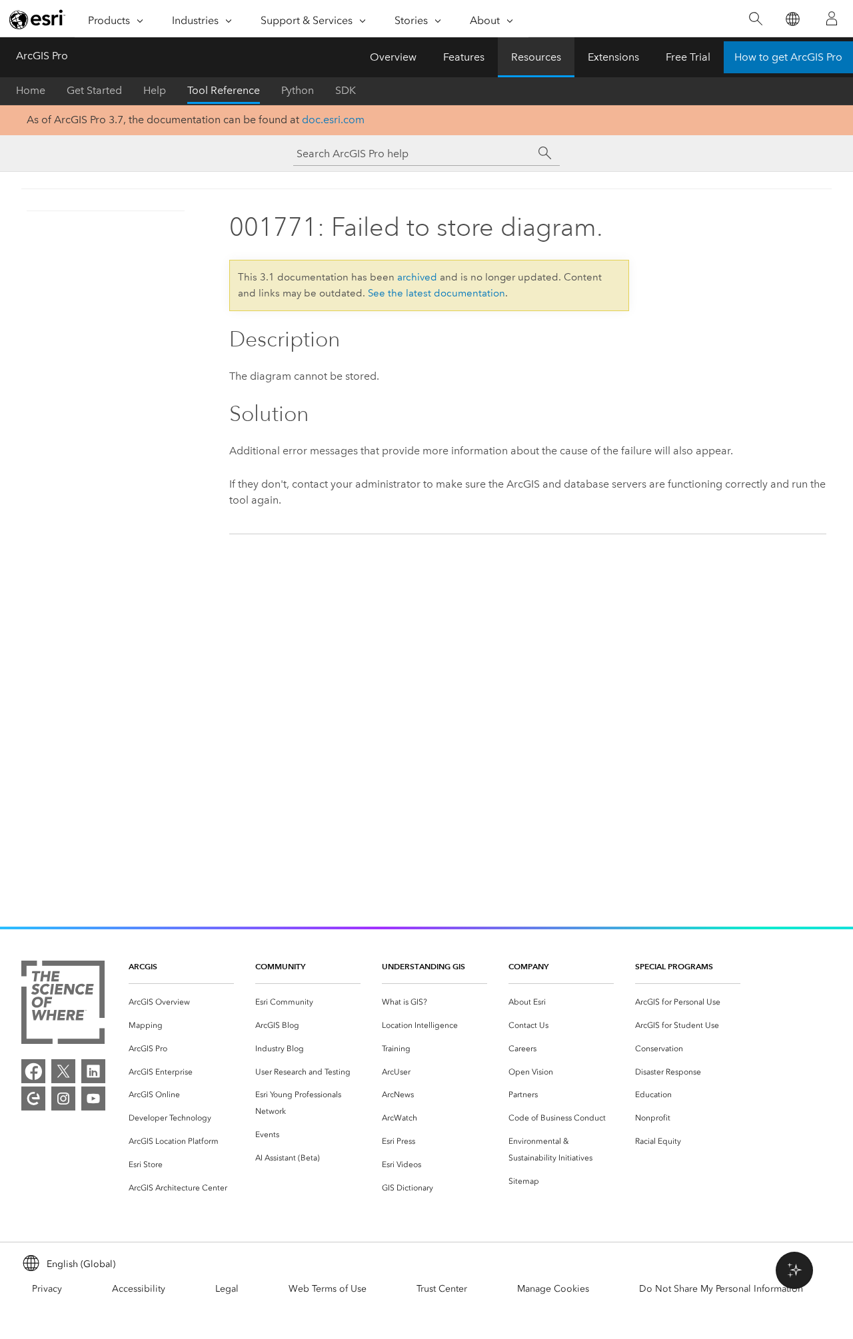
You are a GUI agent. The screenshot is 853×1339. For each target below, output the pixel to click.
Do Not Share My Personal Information (721, 1288)
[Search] (755, 19)
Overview (393, 57)
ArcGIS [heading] (143, 966)
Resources (536, 57)
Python (297, 90)
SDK (345, 90)
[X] (63, 1071)
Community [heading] (280, 966)
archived (417, 277)
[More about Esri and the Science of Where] (63, 1005)
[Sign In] (831, 19)
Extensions (613, 57)
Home (30, 90)
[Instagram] (63, 1099)
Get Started (94, 90)
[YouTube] (93, 1099)
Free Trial (688, 57)
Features (463, 57)
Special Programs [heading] (674, 966)
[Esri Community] (33, 1099)
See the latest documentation (436, 293)
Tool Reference (223, 90)
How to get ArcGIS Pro (788, 57)
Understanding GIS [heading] (423, 966)
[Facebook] (33, 1071)
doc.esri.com (333, 119)
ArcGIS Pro (42, 55)
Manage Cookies (553, 1288)
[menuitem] (181, 1002)
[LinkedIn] (93, 1071)
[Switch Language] (792, 19)
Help (154, 90)
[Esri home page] (37, 19)
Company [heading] (528, 966)
